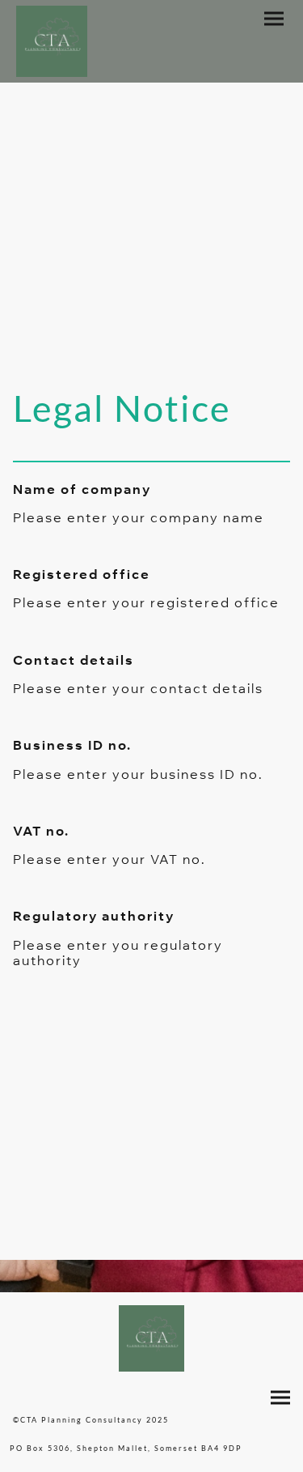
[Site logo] (51, 41)
